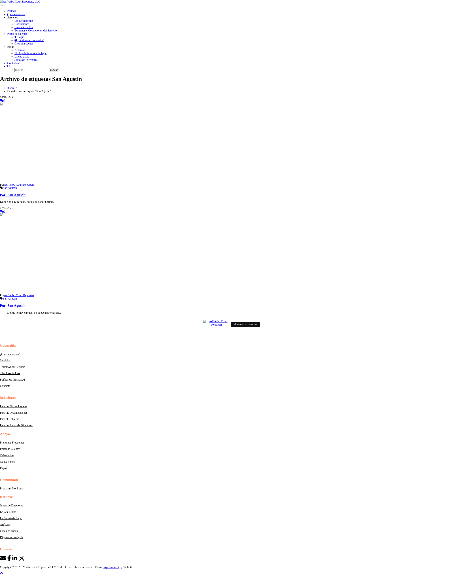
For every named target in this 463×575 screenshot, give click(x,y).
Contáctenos (14, 63)
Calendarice (7, 455)
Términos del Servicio (12, 366)
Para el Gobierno (9, 419)
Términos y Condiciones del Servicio (35, 30)
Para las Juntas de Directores (16, 425)
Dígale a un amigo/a (11, 537)
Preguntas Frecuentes (12, 442)
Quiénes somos (16, 14)
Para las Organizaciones (13, 412)
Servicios (5, 360)
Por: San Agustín (13, 195)
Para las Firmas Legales (13, 406)
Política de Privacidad (12, 379)
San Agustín (10, 187)
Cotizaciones (21, 24)
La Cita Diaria (8, 511)
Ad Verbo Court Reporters (19, 184)
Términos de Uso (10, 373)
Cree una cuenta (9, 530)
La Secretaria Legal (11, 518)
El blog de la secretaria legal (30, 53)
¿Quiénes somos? (10, 354)
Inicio (10, 87)
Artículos (19, 50)
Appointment (111, 567)
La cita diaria (21, 56)
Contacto (5, 385)
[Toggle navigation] (1, 5)
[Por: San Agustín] (68, 181)
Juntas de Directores (25, 59)
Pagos (3, 468)
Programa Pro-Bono (11, 488)
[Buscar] (8, 66)
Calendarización (23, 27)
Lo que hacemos (23, 20)
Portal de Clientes (10, 448)
